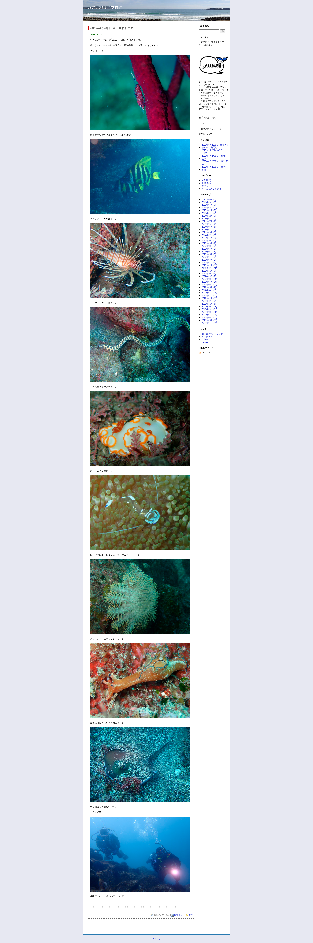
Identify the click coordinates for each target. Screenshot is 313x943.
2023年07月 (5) (209, 249)
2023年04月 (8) (209, 257)
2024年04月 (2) (209, 229)
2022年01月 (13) (209, 298)
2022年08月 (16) (209, 279)
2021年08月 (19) (209, 312)
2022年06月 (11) (209, 284)
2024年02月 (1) (209, 235)
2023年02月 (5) (209, 262)
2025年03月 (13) (209, 207)
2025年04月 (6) (209, 205)
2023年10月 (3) (209, 240)
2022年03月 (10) (209, 292)
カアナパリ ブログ (105, 7)
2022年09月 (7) (209, 276)
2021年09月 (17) (209, 309)
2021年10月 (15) (209, 306)
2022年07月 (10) (209, 282)
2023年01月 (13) (209, 265)
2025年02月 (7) (209, 210)
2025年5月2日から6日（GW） (212, 151)
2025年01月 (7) (209, 213)
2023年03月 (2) (209, 260)
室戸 (191, 915)
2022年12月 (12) (209, 268)
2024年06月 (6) (209, 224)
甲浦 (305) (206, 183)
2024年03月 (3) (209, 232)
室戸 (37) (206, 186)
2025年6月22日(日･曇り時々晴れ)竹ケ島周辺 (215, 146)
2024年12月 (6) (209, 216)
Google (205, 342)
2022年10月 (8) (209, 273)
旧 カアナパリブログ (212, 334)
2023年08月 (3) (209, 246)
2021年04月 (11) (209, 323)
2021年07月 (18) (209, 315)
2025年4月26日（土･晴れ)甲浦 (215, 162)
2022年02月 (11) (209, 295)
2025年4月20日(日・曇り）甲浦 (214, 168)
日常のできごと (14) (211, 188)
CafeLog (156, 939)
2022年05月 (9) (209, 287)
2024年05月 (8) (209, 227)
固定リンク (179, 915)
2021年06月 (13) (209, 317)
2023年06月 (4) (209, 251)
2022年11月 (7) (209, 271)
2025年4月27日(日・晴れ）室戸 (214, 157)
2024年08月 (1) (209, 218)
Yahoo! (205, 339)
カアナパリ (207, 336)
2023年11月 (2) (209, 238)
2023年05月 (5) (209, 254)
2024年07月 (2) (209, 221)
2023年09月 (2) (209, 243)
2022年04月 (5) (209, 290)
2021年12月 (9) (209, 301)
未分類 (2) (206, 180)
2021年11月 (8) (209, 304)
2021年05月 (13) (209, 320)
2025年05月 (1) (209, 202)
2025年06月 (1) (209, 199)
